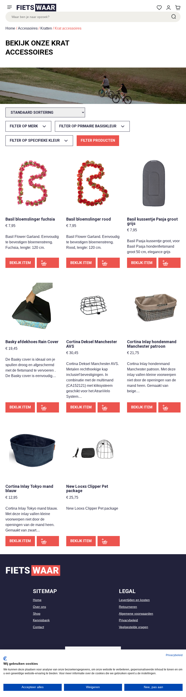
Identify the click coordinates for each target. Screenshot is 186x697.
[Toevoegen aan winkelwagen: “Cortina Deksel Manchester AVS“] (109, 407)
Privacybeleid (128, 620)
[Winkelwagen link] (178, 7)
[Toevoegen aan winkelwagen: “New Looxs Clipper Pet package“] (109, 541)
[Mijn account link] (168, 7)
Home (10, 28)
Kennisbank (41, 620)
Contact (38, 627)
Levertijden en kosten (134, 600)
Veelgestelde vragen (133, 627)
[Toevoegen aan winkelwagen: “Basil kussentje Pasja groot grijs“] (169, 263)
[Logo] (36, 8)
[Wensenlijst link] (159, 7)
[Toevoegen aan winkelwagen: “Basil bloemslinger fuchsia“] (48, 263)
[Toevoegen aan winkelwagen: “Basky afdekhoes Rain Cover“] (48, 407)
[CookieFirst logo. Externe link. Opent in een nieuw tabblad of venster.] (5, 659)
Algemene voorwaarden (136, 613)
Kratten (46, 28)
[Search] (173, 16)
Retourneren (128, 607)
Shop (36, 613)
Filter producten (98, 140)
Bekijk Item (20, 263)
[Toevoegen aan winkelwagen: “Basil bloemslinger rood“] (109, 263)
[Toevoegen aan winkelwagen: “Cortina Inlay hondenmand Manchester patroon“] (169, 407)
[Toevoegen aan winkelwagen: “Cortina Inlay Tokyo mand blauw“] (48, 541)
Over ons (39, 607)
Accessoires (28, 28)
